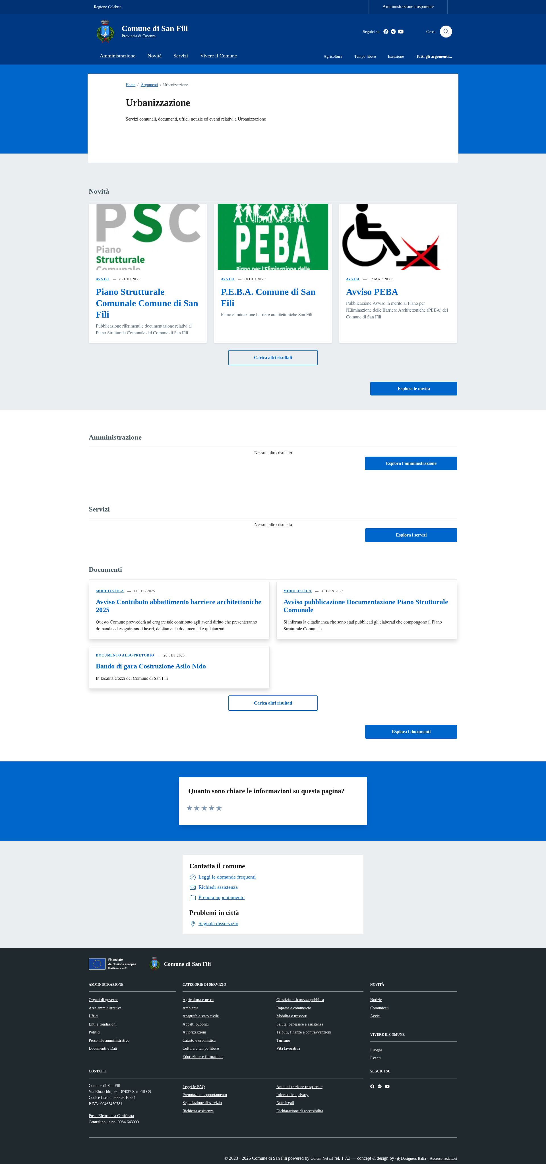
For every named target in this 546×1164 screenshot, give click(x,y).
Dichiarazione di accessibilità (299, 1111)
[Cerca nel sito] (446, 32)
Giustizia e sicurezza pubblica (300, 999)
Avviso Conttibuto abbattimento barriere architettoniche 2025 (178, 606)
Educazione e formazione (203, 1056)
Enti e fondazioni (103, 1024)
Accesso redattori (443, 1158)
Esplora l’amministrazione (411, 463)
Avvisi (375, 1016)
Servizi (180, 56)
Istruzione (396, 56)
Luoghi (376, 1050)
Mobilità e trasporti (291, 1016)
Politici (94, 1032)
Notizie (376, 999)
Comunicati (379, 1008)
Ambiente (190, 1008)
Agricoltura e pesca (198, 999)
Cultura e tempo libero (201, 1048)
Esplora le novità (414, 388)
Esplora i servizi (411, 535)
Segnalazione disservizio (202, 1102)
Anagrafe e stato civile (201, 1016)
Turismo (283, 1040)
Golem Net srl (322, 1158)
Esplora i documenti (411, 731)
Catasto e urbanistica (199, 1040)
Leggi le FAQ (194, 1086)
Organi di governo (103, 999)
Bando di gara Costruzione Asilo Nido (151, 666)
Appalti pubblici (196, 1024)
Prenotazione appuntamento (205, 1094)
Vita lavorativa (288, 1048)
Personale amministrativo (109, 1040)
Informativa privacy (292, 1094)
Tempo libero (365, 56)
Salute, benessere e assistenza (299, 1024)
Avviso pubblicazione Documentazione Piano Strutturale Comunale (366, 606)
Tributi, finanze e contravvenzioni (303, 1032)
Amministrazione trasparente (408, 6)
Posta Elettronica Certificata (111, 1115)
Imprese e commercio (293, 1008)
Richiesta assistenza (198, 1111)
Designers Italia (413, 1158)
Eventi (375, 1058)
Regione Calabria (107, 7)
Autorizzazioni (194, 1032)
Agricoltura (333, 56)
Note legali (285, 1102)
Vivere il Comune (218, 56)
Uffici (93, 1016)
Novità (155, 56)
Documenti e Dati (103, 1048)
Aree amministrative (105, 1008)
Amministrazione (117, 56)
